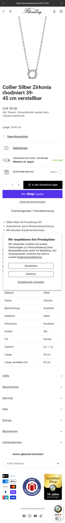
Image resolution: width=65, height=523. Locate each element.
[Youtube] (35, 516)
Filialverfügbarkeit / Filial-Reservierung (32, 210)
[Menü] (3, 11)
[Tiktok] (41, 516)
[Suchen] (10, 11)
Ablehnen (31, 274)
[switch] (58, 518)
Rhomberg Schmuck (35, 509)
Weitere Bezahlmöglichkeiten (33, 202)
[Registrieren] (57, 463)
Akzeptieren (30, 265)
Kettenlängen (20, 148)
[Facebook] (24, 516)
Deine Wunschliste (17, 136)
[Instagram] (30, 516)
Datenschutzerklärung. (29, 257)
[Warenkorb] (61, 11)
